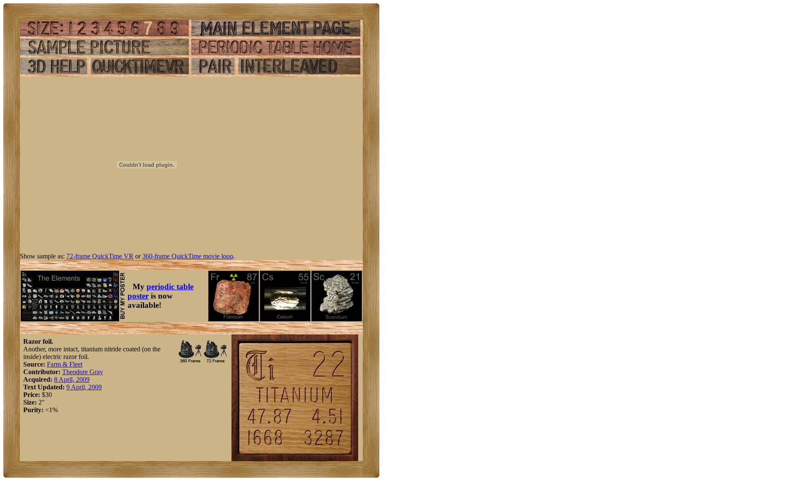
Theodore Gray (82, 371)
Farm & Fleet (64, 364)
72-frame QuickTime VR (99, 256)
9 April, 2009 (84, 387)
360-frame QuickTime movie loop (187, 256)
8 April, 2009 (72, 379)
